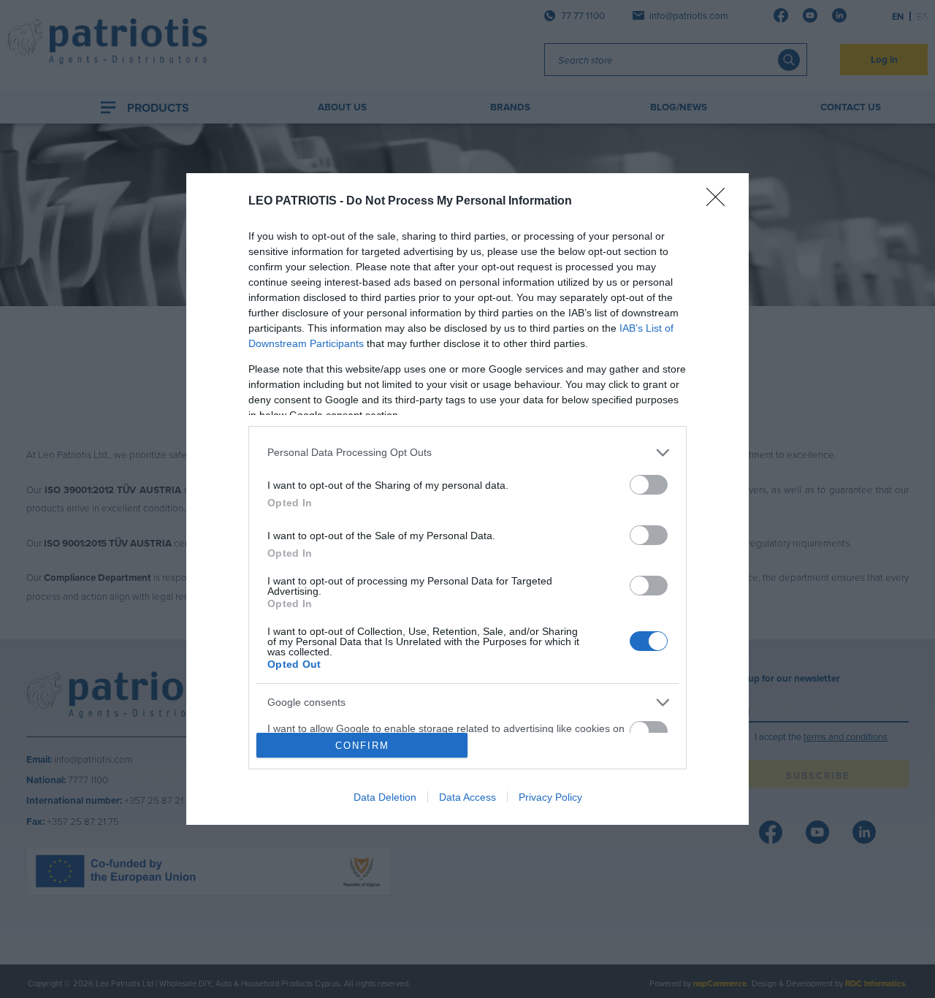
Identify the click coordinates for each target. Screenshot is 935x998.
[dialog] (467, 499)
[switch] (649, 485)
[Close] (720, 202)
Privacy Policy (550, 797)
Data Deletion (385, 797)
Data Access (467, 797)
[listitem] (467, 452)
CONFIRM (362, 745)
